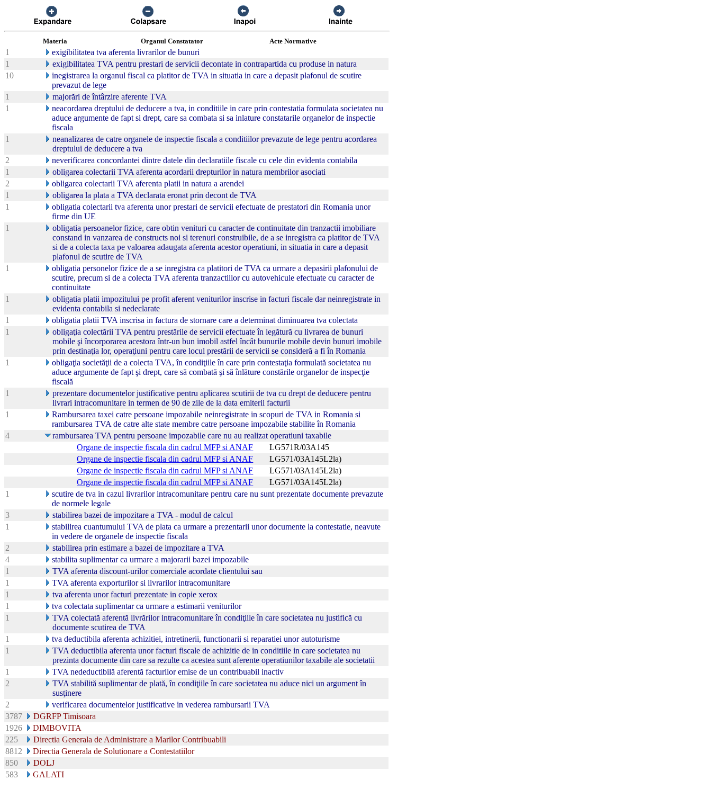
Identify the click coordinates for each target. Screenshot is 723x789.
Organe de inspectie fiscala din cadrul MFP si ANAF (165, 447)
